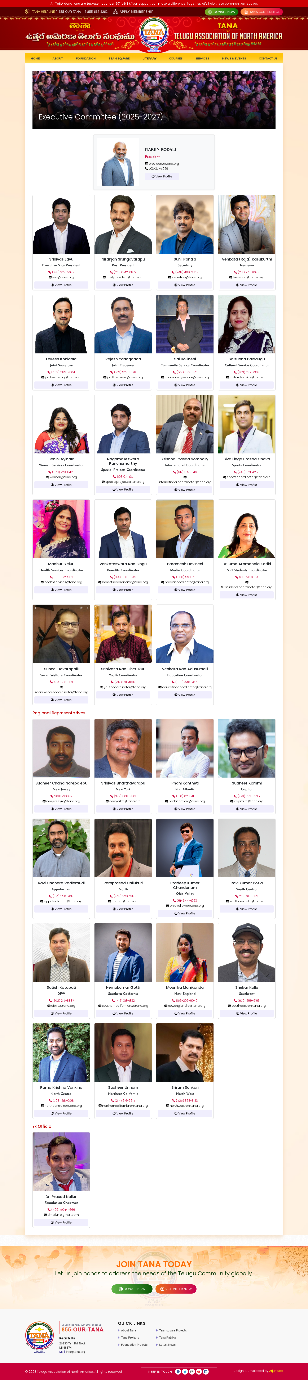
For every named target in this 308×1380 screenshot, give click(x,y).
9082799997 (62, 796)
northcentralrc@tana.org (63, 1106)
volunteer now (178, 1288)
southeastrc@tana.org (248, 1006)
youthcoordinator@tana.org (124, 687)
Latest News (167, 1344)
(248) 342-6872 (124, 272)
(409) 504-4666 (62, 1210)
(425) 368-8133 (186, 1101)
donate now (134, 1288)
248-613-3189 (248, 896)
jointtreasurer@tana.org (124, 377)
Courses (175, 58)
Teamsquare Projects (173, 1330)
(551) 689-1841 (186, 372)
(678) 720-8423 (62, 472)
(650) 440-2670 (186, 682)
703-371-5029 (158, 169)
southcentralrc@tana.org (248, 901)
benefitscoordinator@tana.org (124, 582)
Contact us (268, 58)
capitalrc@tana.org (248, 801)
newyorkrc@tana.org (125, 801)
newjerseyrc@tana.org (62, 801)
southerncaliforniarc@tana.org (124, 1006)
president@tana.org (163, 164)
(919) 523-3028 (124, 372)
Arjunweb (276, 1371)
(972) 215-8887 (63, 1001)
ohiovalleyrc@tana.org (186, 906)
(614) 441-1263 (186, 901)
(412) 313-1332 (125, 1001)
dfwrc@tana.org (62, 1006)
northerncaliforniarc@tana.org (124, 1106)
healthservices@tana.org (63, 582)
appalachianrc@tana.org (62, 901)
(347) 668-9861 (124, 796)
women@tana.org (63, 477)
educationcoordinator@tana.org (186, 687)
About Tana (128, 1330)
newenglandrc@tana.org (186, 1006)
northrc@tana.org (124, 901)
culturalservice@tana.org (248, 377)
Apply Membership (136, 12)
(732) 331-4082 (125, 682)
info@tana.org (72, 1351)
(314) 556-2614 (63, 896)
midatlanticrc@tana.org (186, 801)
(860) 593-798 (186, 577)
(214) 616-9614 (124, 1101)
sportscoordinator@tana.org (248, 477)
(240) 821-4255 (248, 472)
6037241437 (124, 477)
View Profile (163, 176)
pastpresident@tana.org (125, 277)
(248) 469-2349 (186, 272)
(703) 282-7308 (248, 372)
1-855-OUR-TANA (68, 12)
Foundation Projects (134, 1344)
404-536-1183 (63, 682)
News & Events (234, 58)
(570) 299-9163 (248, 1001)
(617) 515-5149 (186, 472)
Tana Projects (130, 1337)
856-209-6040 (186, 1001)
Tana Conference (264, 12)
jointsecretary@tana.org (63, 377)
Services (202, 58)
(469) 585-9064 (62, 372)
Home (35, 58)
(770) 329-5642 (62, 272)
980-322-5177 (63, 577)
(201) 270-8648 (248, 272)
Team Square (119, 58)
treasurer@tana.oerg (248, 277)
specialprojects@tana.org (125, 482)
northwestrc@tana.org (186, 1106)
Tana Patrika (167, 1337)
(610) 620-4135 (186, 796)
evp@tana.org (63, 277)
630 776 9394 (248, 577)
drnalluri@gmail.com (63, 1215)
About (58, 58)
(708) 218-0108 (63, 1101)
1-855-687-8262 (96, 12)
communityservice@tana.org (186, 377)
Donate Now (224, 12)
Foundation (86, 58)
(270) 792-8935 (248, 796)
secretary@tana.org (186, 277)
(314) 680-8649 (124, 577)
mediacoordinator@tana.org (186, 582)
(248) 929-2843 (124, 896)
